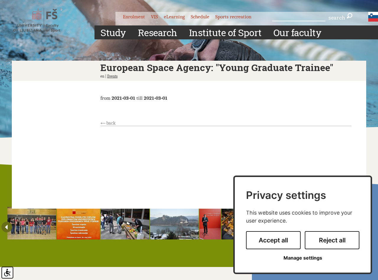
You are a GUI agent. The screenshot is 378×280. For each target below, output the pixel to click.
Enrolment (134, 17)
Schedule (200, 17)
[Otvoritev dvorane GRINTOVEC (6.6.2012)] (210, 223)
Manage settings (303, 258)
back (110, 123)
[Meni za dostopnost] (7, 272)
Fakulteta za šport (42, 21)
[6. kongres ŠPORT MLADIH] (174, 223)
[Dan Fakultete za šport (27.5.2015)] (125, 223)
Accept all (273, 240)
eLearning (174, 17)
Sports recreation (233, 17)
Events (112, 76)
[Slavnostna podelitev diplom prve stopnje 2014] (78, 223)
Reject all (332, 240)
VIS (154, 17)
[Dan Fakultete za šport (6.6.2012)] (31, 223)
